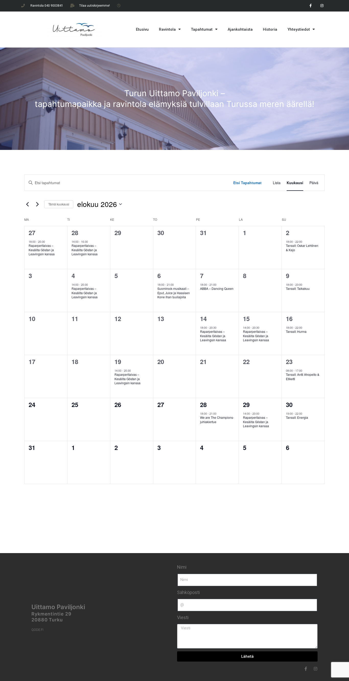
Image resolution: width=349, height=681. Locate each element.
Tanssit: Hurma (296, 331)
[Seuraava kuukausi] (37, 204)
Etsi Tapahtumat (247, 182)
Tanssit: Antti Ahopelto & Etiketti (302, 376)
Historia (270, 29)
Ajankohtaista (240, 29)
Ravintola (167, 29)
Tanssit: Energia (297, 417)
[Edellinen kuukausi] (27, 204)
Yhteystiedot (298, 29)
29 (246, 404)
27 (32, 232)
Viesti (183, 617)
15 (246, 318)
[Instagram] (322, 6)
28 (75, 232)
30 (289, 404)
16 (289, 318)
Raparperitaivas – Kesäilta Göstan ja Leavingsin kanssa (42, 249)
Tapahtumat (202, 29)
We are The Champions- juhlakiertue (217, 419)
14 (203, 318)
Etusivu (142, 29)
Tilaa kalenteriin (300, 498)
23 (289, 361)
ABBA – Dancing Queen (217, 288)
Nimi (182, 567)
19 (117, 361)
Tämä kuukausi (58, 204)
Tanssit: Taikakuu (298, 288)
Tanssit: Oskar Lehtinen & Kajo (302, 247)
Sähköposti (188, 592)
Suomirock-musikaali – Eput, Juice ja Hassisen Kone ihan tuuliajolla (173, 292)
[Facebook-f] (310, 6)
